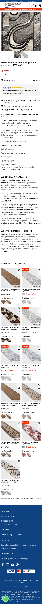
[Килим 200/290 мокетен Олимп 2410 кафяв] (3, 302)
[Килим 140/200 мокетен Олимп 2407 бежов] (3, 454)
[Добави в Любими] (18, 270)
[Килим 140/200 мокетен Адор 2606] (3, 378)
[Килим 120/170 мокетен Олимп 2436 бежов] (3, 493)
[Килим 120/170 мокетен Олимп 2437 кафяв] (24, 416)
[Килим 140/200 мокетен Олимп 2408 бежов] (3, 340)
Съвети (19, 535)
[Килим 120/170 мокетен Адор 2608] (24, 454)
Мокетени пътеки (26, 167)
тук (38, 241)
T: (1, 521)
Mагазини (11, 535)
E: (1, 524)
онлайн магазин (13, 592)
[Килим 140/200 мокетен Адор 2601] (24, 302)
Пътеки (14, 167)
